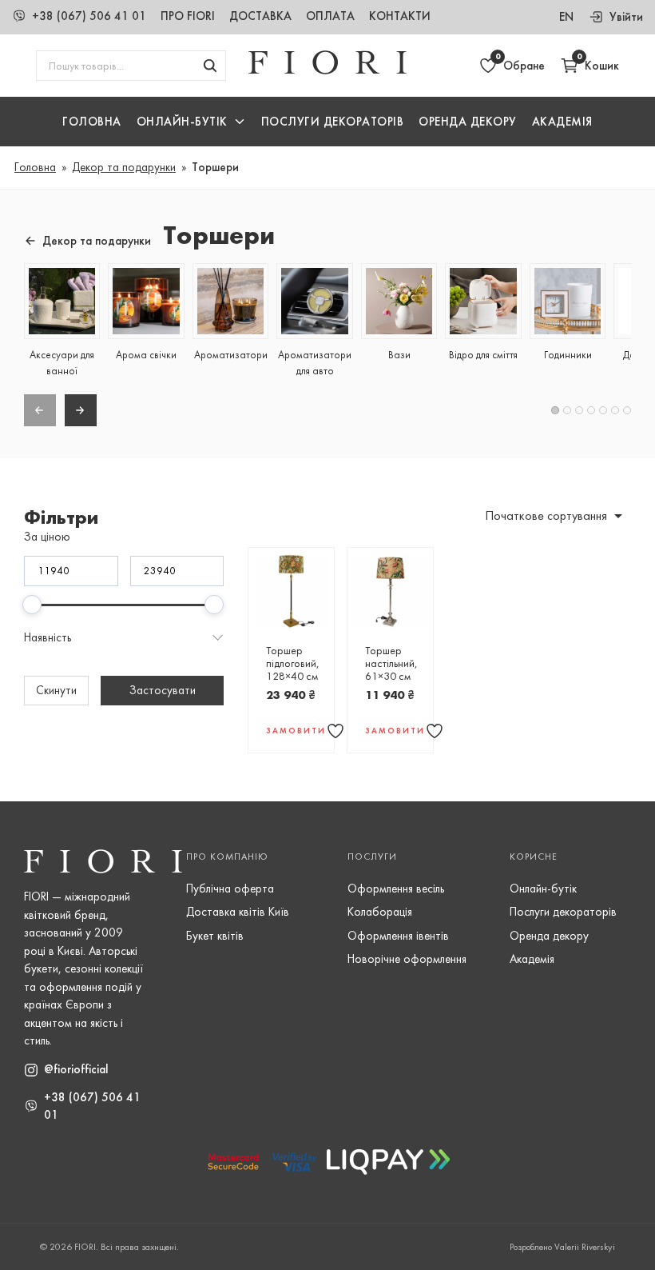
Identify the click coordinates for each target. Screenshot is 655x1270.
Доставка (260, 16)
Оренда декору (468, 122)
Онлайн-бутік (543, 889)
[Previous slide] (40, 410)
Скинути (56, 690)
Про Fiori (188, 16)
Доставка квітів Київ (237, 912)
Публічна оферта (230, 889)
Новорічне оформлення (406, 959)
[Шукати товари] (210, 65)
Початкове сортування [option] (546, 515)
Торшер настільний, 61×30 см (391, 663)
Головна (91, 122)
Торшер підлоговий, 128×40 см (293, 663)
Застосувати (162, 690)
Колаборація (379, 912)
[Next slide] (81, 410)
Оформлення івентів (398, 936)
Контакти (400, 16)
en (566, 17)
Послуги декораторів (563, 912)
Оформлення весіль (395, 889)
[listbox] (546, 515)
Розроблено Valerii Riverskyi (562, 1246)
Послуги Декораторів (332, 122)
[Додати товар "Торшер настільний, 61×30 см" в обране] (434, 731)
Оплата (330, 16)
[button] (191, 122)
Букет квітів (215, 936)
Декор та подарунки (124, 167)
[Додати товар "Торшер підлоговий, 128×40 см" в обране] (335, 731)
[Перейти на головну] (327, 70)
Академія (562, 122)
